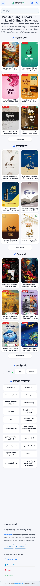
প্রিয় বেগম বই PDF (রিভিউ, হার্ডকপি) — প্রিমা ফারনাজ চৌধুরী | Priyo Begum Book (10, 318)
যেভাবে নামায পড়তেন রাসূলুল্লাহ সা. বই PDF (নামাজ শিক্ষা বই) (10, 210)
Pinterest (10, 570)
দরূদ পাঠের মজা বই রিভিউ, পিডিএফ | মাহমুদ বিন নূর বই (29, 69)
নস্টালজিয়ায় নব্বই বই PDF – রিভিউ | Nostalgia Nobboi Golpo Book (29, 101)
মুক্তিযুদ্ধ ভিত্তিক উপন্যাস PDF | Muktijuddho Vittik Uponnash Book (10, 286)
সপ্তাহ (8, 371)
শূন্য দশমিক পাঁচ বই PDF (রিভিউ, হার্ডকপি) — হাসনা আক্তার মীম (30, 318)
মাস (20, 371)
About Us (10, 546)
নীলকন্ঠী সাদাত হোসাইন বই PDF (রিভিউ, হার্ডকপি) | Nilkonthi (30, 350)
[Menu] (3, 3)
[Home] (32, 3)
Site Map (10, 576)
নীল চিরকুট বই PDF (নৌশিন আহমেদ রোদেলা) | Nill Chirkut (10, 350)
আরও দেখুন (20, 139)
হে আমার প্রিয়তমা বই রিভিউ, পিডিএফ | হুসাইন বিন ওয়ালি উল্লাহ (10, 101)
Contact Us (21, 546)
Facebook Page (12, 559)
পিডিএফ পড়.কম (19, 583)
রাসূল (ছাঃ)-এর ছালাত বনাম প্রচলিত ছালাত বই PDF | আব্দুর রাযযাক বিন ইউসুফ (30, 178)
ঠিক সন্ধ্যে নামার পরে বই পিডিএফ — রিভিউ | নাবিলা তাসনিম (30, 133)
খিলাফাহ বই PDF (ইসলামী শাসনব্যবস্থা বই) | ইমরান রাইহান (10, 133)
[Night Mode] (37, 3)
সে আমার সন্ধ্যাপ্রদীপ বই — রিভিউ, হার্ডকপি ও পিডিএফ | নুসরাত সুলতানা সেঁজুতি (29, 286)
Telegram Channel (12, 565)
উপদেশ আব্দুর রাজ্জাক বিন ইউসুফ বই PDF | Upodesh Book (10, 178)
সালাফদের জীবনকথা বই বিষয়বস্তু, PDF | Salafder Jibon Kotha (10, 242)
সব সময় (31, 371)
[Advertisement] (20, 497)
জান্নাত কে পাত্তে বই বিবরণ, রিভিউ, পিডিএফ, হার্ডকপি (10, 69)
